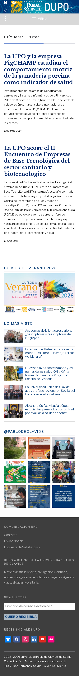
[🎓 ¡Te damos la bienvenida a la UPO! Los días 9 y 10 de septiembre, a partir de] (15, 472)
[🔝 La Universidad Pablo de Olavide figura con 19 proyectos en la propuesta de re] (15, 496)
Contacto (10, 535)
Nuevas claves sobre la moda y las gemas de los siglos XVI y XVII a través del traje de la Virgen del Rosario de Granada (49, 373)
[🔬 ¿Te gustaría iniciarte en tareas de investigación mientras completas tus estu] (39, 496)
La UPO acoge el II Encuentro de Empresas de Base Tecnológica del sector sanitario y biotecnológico (37, 161)
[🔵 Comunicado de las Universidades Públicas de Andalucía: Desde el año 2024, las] (63, 496)
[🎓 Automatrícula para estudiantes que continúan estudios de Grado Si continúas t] (39, 472)
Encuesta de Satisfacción (22, 547)
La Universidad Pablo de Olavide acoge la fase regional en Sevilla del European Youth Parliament (50, 390)
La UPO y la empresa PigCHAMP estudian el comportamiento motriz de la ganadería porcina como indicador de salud (38, 69)
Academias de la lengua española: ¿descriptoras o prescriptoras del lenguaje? (48, 334)
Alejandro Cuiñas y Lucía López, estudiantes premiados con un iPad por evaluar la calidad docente (49, 409)
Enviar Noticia (14, 541)
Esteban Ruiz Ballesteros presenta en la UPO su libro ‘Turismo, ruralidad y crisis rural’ (50, 352)
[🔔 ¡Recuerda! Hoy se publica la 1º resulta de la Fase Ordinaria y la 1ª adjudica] (63, 472)
